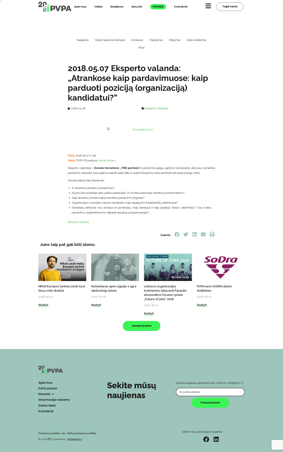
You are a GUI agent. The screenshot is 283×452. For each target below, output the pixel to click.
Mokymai (174, 40)
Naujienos (116, 7)
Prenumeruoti (210, 402)
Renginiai (163, 108)
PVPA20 (158, 7)
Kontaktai (180, 7)
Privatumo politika (49, 433)
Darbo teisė (47, 405)
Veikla (98, 7)
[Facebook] (206, 439)
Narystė (137, 7)
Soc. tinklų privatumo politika (79, 433)
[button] (177, 234)
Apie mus (80, 7)
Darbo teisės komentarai (110, 40)
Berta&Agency (74, 439)
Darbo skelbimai (196, 40)
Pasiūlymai (156, 40)
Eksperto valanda (78, 222)
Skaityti (43, 305)
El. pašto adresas (186, 385)
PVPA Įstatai (47, 388)
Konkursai (137, 40)
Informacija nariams (54, 400)
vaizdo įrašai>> (107, 160)
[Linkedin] (216, 439)
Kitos (141, 47)
